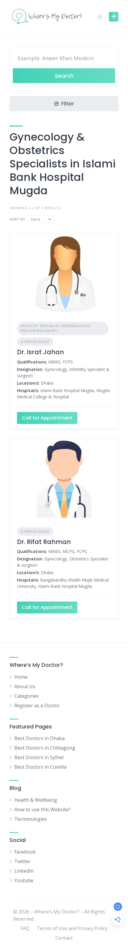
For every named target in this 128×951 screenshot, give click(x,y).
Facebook (25, 852)
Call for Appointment (47, 417)
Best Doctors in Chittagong (44, 748)
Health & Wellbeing (35, 800)
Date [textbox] (35, 219)
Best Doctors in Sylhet (39, 757)
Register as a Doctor (37, 705)
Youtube (23, 880)
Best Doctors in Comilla (40, 767)
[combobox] (41, 219)
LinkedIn (24, 871)
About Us (24, 686)
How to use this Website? (42, 809)
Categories (26, 696)
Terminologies (30, 819)
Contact (64, 938)
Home (21, 677)
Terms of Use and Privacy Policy (72, 928)
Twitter (22, 861)
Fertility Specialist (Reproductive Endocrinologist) (55, 328)
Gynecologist (35, 341)
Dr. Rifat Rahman (44, 541)
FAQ (25, 928)
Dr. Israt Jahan (40, 352)
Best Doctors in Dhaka (39, 738)
